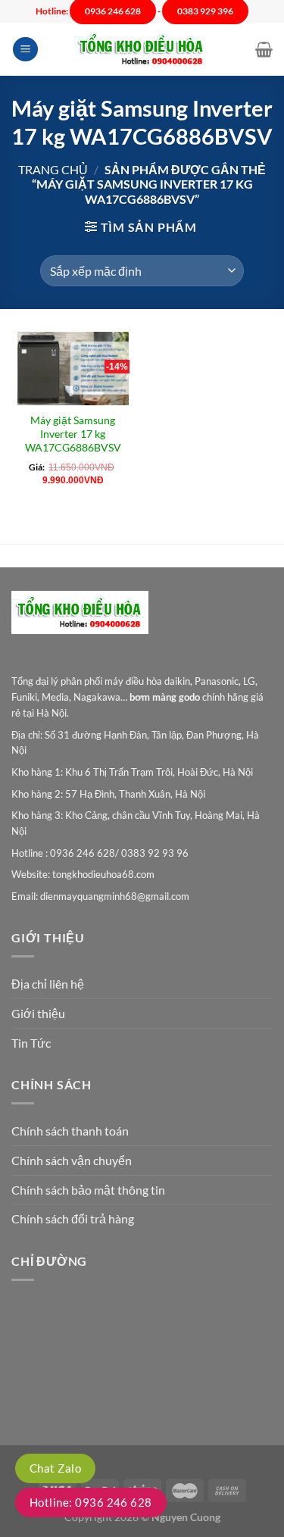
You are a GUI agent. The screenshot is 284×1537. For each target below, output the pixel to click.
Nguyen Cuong (185, 1516)
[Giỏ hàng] (264, 49)
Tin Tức (31, 1043)
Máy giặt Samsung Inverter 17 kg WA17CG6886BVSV (73, 433)
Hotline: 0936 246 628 (91, 1502)
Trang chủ (53, 169)
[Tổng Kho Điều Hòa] (142, 49)
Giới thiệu (38, 1013)
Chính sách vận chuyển (71, 1160)
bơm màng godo (165, 697)
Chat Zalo (55, 1468)
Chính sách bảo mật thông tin (88, 1189)
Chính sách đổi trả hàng (72, 1218)
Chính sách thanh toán (70, 1130)
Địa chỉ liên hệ (47, 983)
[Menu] (25, 49)
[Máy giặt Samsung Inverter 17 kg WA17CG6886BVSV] (73, 369)
